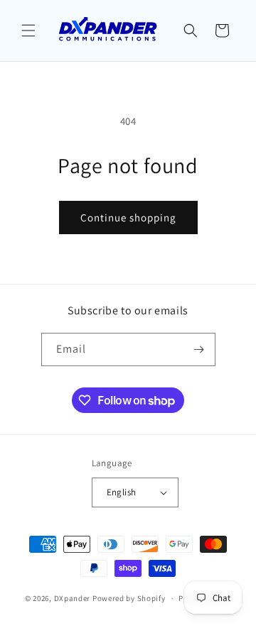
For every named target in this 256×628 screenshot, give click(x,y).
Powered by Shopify (129, 598)
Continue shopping (128, 217)
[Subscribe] (199, 349)
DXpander (72, 598)
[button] (28, 30)
